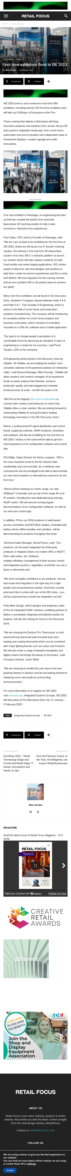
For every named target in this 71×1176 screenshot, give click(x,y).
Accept (10, 1170)
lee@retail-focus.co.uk (42, 1130)
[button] (5, 16)
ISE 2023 (47, 715)
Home (5, 23)
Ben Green (11, 70)
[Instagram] (32, 812)
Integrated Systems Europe (27, 715)
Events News (17, 23)
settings (31, 1164)
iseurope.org (16, 695)
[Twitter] (39, 812)
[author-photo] (35, 800)
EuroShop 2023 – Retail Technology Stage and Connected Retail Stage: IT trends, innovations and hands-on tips (18, 763)
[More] (48, 81)
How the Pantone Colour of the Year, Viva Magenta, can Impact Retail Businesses (52, 760)
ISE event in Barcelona (43, 399)
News (19, 59)
